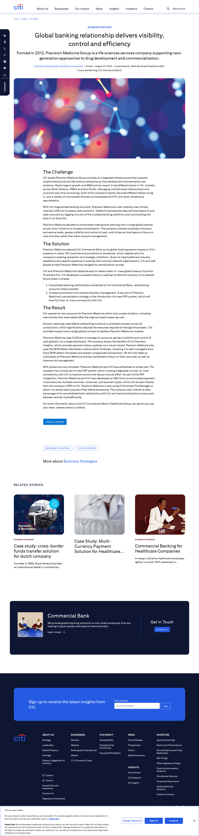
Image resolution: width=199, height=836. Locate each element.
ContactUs (5, 87)
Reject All (154, 821)
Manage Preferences (132, 821)
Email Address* (121, 701)
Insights (24, 19)
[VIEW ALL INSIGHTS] (55, 424)
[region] (99, 821)
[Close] (194, 820)
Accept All (173, 821)
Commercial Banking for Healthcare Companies (58, 66)
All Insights (34, 19)
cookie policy (53, 819)
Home (16, 19)
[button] (42, 10)
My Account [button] (179, 8)
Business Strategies (99, 27)
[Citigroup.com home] (20, 738)
